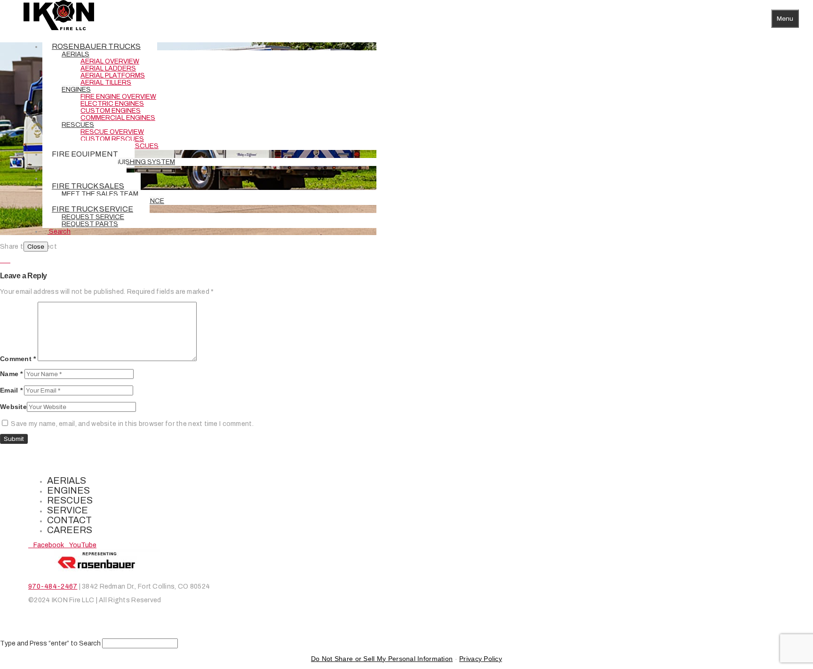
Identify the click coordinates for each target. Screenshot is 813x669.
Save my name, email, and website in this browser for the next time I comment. (132, 423)
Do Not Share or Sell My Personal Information (382, 658)
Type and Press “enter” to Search (50, 643)
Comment (18, 358)
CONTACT (69, 520)
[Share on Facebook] (2, 260)
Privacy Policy (480, 658)
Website (13, 406)
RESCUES (70, 500)
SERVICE (67, 510)
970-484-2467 (52, 586)
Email (11, 390)
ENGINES (68, 491)
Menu (785, 18)
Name (11, 374)
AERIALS (66, 481)
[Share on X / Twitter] (7, 260)
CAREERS (69, 530)
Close (35, 246)
